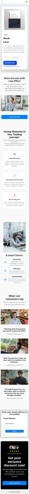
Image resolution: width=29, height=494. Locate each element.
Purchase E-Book (10, 63)
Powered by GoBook (14, 492)
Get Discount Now (14, 483)
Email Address (9, 423)
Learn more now (14, 117)
